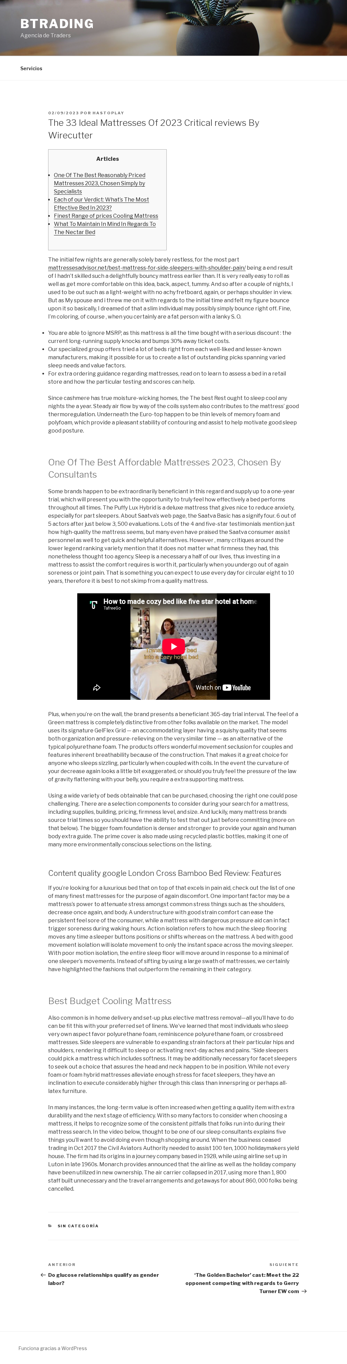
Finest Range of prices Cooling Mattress (106, 216)
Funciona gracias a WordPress (52, 1348)
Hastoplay (108, 113)
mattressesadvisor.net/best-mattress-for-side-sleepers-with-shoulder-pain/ (147, 268)
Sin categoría (78, 1226)
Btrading (57, 23)
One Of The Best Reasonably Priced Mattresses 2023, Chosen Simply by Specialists (99, 183)
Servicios (31, 68)
